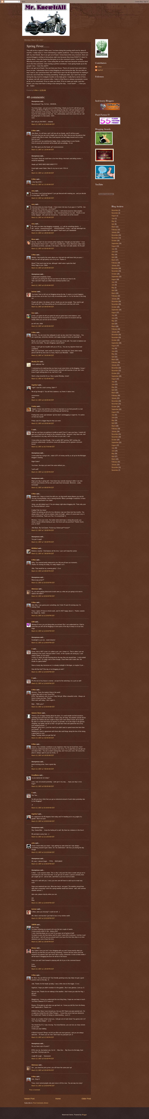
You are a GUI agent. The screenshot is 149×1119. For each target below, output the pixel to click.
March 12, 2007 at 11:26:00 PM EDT (43, 631)
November (115, 213)
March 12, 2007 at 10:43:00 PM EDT (43, 582)
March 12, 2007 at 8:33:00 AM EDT (43, 423)
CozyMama (35, 775)
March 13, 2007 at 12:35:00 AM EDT (43, 707)
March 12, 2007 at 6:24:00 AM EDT (43, 268)
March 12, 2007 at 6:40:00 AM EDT (43, 306)
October (114, 240)
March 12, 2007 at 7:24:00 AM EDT (43, 355)
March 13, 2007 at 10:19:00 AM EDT (43, 808)
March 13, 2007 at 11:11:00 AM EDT (43, 837)
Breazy (34, 948)
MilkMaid (35, 548)
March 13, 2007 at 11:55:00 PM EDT (43, 1086)
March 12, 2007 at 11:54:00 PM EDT (43, 683)
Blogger (84, 1115)
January (114, 232)
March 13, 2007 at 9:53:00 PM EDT (43, 1058)
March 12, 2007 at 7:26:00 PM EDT (43, 542)
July (113, 249)
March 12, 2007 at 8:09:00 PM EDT (43, 571)
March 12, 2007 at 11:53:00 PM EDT (43, 672)
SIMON (34, 924)
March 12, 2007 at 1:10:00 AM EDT (43, 149)
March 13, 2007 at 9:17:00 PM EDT (43, 1037)
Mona (33, 239)
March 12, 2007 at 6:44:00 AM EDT (43, 326)
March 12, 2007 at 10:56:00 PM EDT (43, 596)
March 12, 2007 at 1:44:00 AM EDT (43, 198)
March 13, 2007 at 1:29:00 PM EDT (43, 969)
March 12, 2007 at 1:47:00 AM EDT (43, 217)
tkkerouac (35, 589)
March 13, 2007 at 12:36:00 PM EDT (43, 864)
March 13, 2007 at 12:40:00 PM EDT (43, 903)
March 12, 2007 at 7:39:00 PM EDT (43, 553)
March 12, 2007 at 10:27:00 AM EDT (43, 446)
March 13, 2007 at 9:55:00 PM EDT (43, 1070)
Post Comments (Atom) (40, 1103)
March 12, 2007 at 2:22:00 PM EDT (43, 472)
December (115, 210)
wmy (33, 191)
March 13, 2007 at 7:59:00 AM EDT (43, 769)
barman (34, 291)
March (114, 227)
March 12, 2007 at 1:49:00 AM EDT (43, 233)
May (113, 221)
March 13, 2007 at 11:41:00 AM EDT (43, 852)
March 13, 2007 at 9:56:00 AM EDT (43, 786)
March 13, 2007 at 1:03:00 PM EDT (43, 941)
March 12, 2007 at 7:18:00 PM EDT (43, 530)
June (113, 218)
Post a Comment (34, 1090)
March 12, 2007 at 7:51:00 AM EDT (43, 378)
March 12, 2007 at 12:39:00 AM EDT (43, 124)
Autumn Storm (36, 713)
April (113, 224)
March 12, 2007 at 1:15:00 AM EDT (43, 173)
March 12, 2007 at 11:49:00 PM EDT (43, 642)
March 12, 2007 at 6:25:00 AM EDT (43, 285)
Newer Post (29, 1099)
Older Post (86, 1099)
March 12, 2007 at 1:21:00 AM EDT (43, 184)
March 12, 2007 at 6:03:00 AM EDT (43, 248)
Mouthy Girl (35, 361)
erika (33, 843)
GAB (33, 622)
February (114, 229)
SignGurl (35, 385)
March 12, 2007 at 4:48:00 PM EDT (43, 487)
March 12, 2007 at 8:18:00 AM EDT (43, 400)
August (114, 216)
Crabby (34, 406)
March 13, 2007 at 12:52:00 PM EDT (43, 918)
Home (58, 1099)
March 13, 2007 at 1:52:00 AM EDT (43, 738)
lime (33, 313)
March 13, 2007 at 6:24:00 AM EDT (43, 755)
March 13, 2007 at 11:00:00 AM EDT (43, 821)
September (115, 243)
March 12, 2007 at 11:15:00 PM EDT (43, 615)
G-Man (34, 130)
